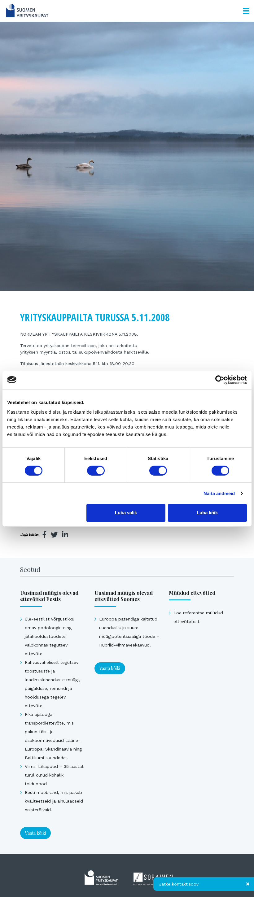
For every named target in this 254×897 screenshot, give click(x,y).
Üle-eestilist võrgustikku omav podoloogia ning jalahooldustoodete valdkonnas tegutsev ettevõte (49, 636)
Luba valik (126, 512)
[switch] (96, 471)
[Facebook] (44, 535)
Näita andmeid (219, 493)
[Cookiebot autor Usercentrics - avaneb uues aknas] (220, 379)
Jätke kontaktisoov (179, 884)
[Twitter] (54, 535)
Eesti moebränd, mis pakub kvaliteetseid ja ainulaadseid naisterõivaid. (54, 801)
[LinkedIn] (65, 535)
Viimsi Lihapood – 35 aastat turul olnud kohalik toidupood (54, 775)
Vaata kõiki (35, 833)
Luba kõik (207, 512)
